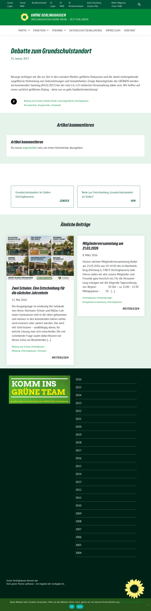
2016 (78, 458)
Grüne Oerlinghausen (48, 15)
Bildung (16, 350)
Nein (80, 606)
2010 (78, 505)
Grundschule (31, 105)
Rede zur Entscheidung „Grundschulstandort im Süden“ (109, 196)
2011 (78, 497)
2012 (78, 489)
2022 (78, 411)
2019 (78, 434)
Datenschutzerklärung (131, 602)
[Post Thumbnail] (40, 258)
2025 (78, 387)
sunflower (29, 583)
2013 (78, 482)
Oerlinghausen (81, 100)
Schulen (42, 350)
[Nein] (147, 604)
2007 (78, 529)
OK (71, 606)
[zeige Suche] (139, 4)
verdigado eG (58, 583)
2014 (78, 474)
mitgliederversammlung (95, 302)
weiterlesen (60, 357)
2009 (78, 513)
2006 (78, 537)
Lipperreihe (44, 105)
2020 (78, 426)
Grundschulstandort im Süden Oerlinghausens (42, 196)
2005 (78, 545)
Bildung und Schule (33, 100)
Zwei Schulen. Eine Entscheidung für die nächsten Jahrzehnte (38, 290)
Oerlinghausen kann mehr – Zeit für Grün (59, 19)
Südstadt (57, 105)
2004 (78, 553)
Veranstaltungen (104, 297)
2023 (78, 403)
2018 (78, 442)
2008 (78, 521)
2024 (78, 395)
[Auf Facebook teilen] (14, 101)
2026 (78, 379)
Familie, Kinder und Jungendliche (58, 100)
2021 (78, 419)
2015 (78, 466)
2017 (78, 450)
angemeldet (30, 147)
